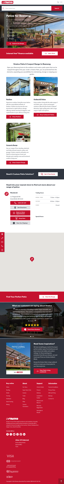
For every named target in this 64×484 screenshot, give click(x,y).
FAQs (24, 401)
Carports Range (11, 145)
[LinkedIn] (24, 434)
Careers (24, 393)
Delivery (39, 393)
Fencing (8, 396)
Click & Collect (40, 387)
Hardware (8, 398)
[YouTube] (14, 434)
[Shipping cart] (58, 2)
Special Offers (18, 444)
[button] (32, 259)
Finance (38, 390)
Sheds (7, 393)
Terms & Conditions (53, 387)
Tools (16, 446)
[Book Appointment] (2, 250)
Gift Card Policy (52, 393)
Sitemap (50, 396)
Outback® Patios (40, 99)
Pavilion (9, 99)
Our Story (25, 387)
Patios (7, 387)
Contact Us (51, 398)
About (25, 383)
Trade (24, 396)
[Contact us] (2, 242)
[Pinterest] (21, 434)
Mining (8, 404)
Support (39, 383)
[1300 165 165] (2, 246)
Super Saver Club (27, 390)
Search (57, 8)
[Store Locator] (2, 234)
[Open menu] (61, 2)
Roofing (8, 390)
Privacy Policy (51, 390)
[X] (11, 434)
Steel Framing (9, 401)
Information (52, 383)
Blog (24, 398)
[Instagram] (17, 434)
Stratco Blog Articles (20, 442)
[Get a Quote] (2, 238)
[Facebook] (7, 434)
